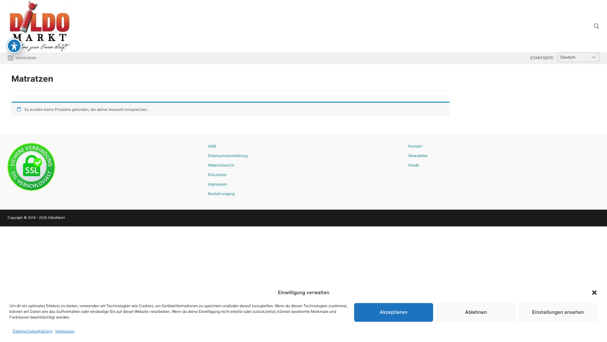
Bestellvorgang (221, 193)
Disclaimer (217, 174)
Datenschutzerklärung (32, 331)
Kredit (413, 165)
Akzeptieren (394, 312)
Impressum (64, 331)
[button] (594, 292)
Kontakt (415, 146)
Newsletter (418, 155)
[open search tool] (596, 26)
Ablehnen (476, 312)
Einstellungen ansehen (558, 312)
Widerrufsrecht (221, 165)
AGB (212, 146)
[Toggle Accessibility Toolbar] (14, 46)
